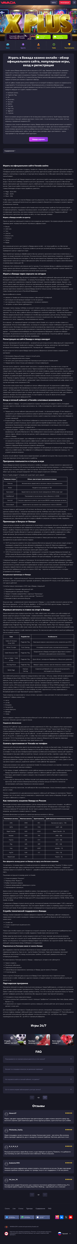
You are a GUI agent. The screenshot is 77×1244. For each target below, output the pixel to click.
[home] (8, 3)
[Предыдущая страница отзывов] (32, 1195)
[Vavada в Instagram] (57, 1217)
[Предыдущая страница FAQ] (32, 1098)
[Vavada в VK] (61, 1217)
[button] (75, 23)
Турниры (29, 1208)
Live (14, 1208)
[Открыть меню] (74, 3)
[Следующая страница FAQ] (45, 1098)
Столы (20, 1208)
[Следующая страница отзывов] (45, 1195)
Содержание (40, 1208)
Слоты (7, 1208)
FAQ (49, 1208)
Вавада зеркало (38, 139)
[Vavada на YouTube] (70, 1217)
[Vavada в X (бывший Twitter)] (66, 1217)
